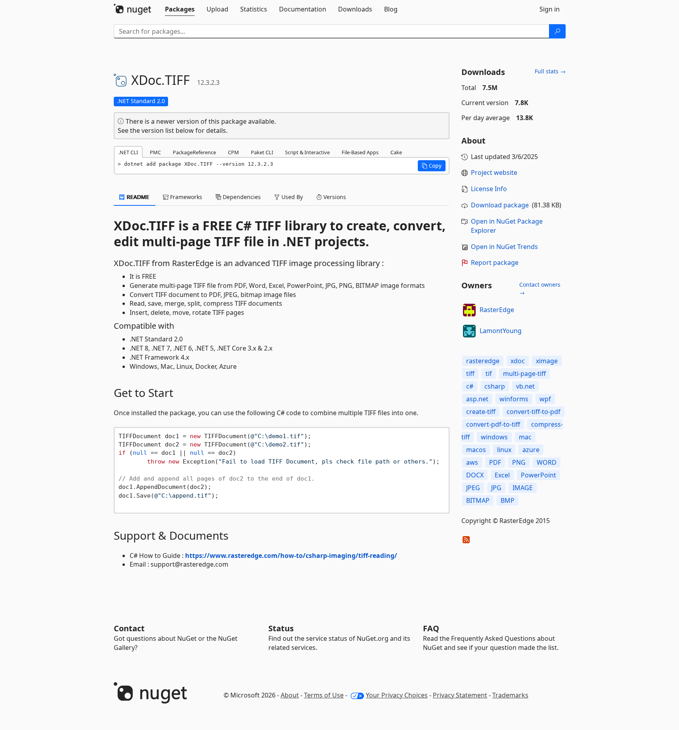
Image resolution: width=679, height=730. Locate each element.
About (290, 695)
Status (281, 628)
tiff (470, 373)
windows (494, 437)
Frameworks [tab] (185, 197)
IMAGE (523, 487)
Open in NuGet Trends (504, 246)
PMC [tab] (155, 152)
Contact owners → (539, 288)
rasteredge (482, 360)
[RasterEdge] (469, 310)
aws (472, 462)
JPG (496, 487)
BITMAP (478, 500)
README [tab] (137, 197)
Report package (494, 262)
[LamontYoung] (469, 331)
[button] (432, 165)
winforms (513, 399)
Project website (494, 172)
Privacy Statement (460, 695)
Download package (500, 205)
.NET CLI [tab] (128, 152)
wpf (545, 399)
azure (530, 449)
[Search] (557, 31)
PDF (495, 462)
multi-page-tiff (524, 373)
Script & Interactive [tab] (307, 152)
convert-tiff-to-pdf (533, 411)
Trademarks (510, 695)
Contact (129, 628)
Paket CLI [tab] (262, 152)
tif (489, 373)
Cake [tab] (396, 152)
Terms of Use (324, 695)
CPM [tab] (233, 152)
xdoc (518, 360)
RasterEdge (497, 309)
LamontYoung (501, 330)
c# (469, 386)
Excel (502, 475)
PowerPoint (538, 475)
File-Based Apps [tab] (360, 152)
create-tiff (480, 411)
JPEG (473, 487)
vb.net (525, 386)
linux (504, 449)
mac (525, 437)
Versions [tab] (334, 197)
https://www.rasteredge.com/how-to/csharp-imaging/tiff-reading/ (291, 555)
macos (476, 449)
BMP (508, 500)
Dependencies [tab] (241, 197)
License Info (489, 188)
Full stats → (550, 71)
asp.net (477, 399)
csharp (494, 386)
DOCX (475, 475)
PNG (519, 462)
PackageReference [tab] (194, 152)
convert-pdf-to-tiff (493, 424)
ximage (547, 360)
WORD (547, 462)
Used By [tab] (291, 197)
